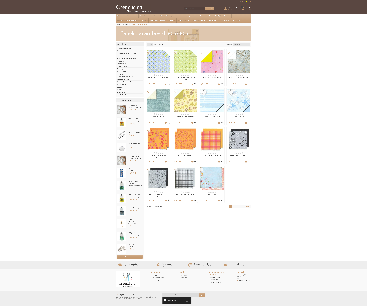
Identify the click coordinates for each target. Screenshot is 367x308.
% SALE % (236, 20)
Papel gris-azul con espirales (239, 77)
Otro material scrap (123, 79)
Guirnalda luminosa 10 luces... (135, 245)
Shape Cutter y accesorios (125, 77)
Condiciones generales (216, 282)
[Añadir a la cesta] (165, 84)
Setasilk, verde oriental (133, 182)
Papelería (171, 20)
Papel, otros (120, 61)
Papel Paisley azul (158, 116)
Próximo (248, 206)
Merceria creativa (206, 16)
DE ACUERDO (209, 8)
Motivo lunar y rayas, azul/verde (158, 77)
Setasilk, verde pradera (133, 233)
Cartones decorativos (123, 66)
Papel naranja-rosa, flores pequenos (185, 156)
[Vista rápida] (169, 84)
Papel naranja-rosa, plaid (212, 155)
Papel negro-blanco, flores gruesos (239, 156)
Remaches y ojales (122, 84)
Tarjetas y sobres (122, 69)
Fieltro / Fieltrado (191, 16)
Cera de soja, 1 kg (134, 105)
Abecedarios (121, 92)
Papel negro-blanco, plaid (185, 194)
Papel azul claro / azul (212, 116)
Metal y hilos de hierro (222, 16)
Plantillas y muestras (123, 71)
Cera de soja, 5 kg (134, 156)
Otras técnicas (224, 20)
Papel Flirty (212, 194)
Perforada (120, 74)
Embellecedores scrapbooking (126, 82)
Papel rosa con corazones (212, 77)
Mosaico (144, 20)
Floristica (120, 16)
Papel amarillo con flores (185, 116)
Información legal (215, 277)
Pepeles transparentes (124, 48)
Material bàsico (132, 16)
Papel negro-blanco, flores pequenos (158, 195)
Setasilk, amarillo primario (134, 195)
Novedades (184, 277)
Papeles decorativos (123, 51)
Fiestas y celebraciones (173, 16)
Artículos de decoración (148, 16)
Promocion (184, 275)
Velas (161, 16)
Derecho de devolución (159, 277)
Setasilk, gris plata (134, 207)
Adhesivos (120, 89)
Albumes (119, 87)
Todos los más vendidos (130, 257)
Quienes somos (214, 280)
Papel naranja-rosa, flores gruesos (158, 156)
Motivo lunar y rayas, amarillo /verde (185, 78)
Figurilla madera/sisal (132, 220)
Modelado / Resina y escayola (127, 20)
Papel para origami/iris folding (126, 58)
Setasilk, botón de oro (134, 119)
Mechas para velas (134, 169)
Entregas (155, 275)
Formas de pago (157, 280)
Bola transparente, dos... (134, 144)
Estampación (212, 20)
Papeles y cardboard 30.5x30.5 (126, 53)
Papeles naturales (122, 56)
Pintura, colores (183, 20)
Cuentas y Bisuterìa (198, 20)
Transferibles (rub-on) (123, 95)
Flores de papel (121, 64)
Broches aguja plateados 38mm (134, 131)
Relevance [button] (237, 44)
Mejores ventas (185, 280)
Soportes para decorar (157, 20)
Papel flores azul (238, 116)
